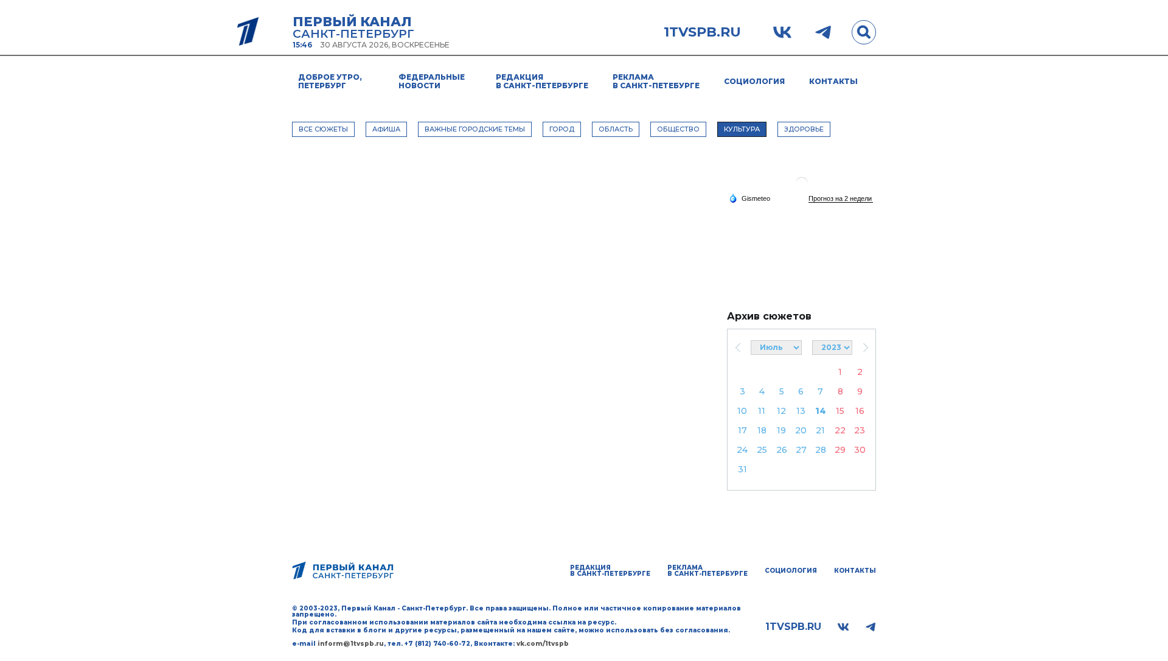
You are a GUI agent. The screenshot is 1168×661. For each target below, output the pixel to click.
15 (840, 410)
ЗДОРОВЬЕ (804, 129)
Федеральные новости (431, 81)
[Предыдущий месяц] (737, 347)
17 (742, 430)
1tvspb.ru (702, 32)
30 (860, 449)
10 (742, 410)
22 (840, 430)
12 (781, 410)
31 (742, 469)
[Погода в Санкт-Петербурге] (801, 187)
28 (820, 449)
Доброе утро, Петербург (330, 81)
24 (742, 449)
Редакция (542, 81)
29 (840, 449)
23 (859, 430)
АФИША (386, 129)
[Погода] (749, 197)
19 (781, 430)
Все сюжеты (323, 129)
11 (761, 410)
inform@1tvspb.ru (351, 644)
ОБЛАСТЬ (616, 129)
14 (820, 410)
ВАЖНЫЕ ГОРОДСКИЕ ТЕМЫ (475, 129)
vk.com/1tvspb (542, 644)
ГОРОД (561, 129)
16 (859, 410)
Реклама (656, 81)
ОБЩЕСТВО (678, 129)
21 (820, 430)
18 (761, 430)
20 (801, 430)
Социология (754, 81)
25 (762, 449)
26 (781, 449)
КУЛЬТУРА (742, 129)
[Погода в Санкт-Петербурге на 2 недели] (840, 199)
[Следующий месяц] (865, 347)
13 (800, 410)
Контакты (833, 81)
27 (801, 449)
